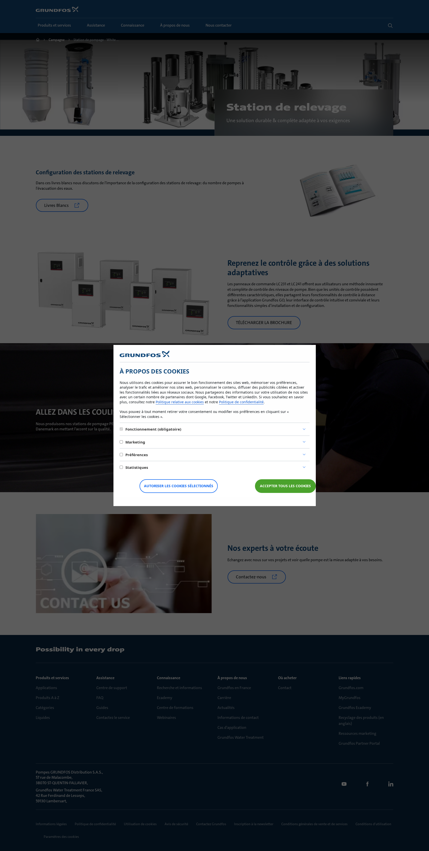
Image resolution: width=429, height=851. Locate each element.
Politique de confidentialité (241, 402)
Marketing (135, 442)
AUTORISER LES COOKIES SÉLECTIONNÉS (178, 485)
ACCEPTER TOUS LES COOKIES (285, 485)
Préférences (136, 454)
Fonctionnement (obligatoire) (153, 429)
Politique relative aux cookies (180, 402)
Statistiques (136, 467)
